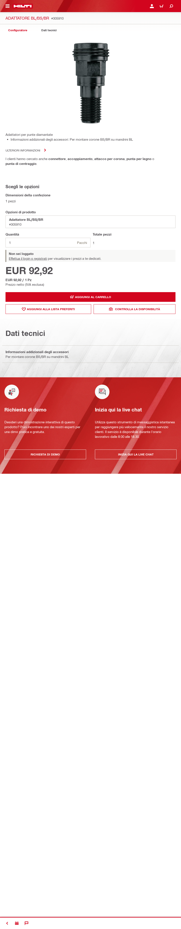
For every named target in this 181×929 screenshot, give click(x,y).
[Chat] (26, 923)
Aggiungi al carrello (93, 297)
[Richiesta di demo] (17, 923)
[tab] (17, 30)
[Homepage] (22, 6)
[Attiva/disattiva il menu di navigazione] (7, 6)
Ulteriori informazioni (23, 150)
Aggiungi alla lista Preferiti (51, 309)
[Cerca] (171, 6)
